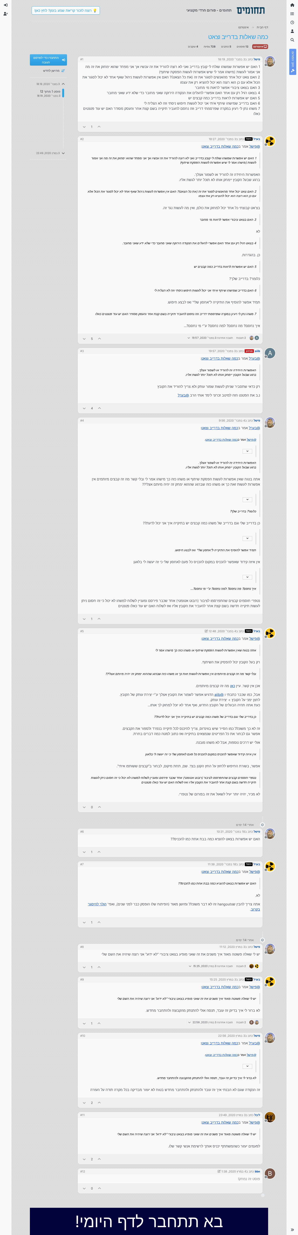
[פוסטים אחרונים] (292, 22)
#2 (82, 139)
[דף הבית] (292, 5)
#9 (82, 979)
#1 (81, 59)
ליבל (257, 1115)
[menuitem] (6, 5)
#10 (82, 1035)
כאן (232, 686)
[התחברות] (6, 5)
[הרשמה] (6, 13)
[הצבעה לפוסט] (99, 126)
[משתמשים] (292, 31)
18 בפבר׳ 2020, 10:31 (231, 831)
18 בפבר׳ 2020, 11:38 (222, 864)
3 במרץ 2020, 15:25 (223, 979)
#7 (82, 864)
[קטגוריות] (292, 13)
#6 (82, 831)
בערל (256, 139)
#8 (82, 947)
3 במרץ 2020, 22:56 (231, 1035)
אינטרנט (258, 46)
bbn (257, 1171)
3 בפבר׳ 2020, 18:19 (231, 59)
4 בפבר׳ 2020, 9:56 (232, 420)
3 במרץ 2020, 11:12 (232, 947)
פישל (257, 59)
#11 (82, 1115)
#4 (82, 420)
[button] (292, 1229)
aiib (257, 351)
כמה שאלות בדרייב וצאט (220, 146)
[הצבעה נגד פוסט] (84, 126)
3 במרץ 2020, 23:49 (232, 1115)
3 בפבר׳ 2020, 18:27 (222, 139)
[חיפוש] (292, 40)
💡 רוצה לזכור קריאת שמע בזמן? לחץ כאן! (65, 10)
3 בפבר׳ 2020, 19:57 (222, 351)
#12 (82, 1171)
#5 (82, 631)
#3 (82, 351)
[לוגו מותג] (250, 10)
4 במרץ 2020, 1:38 (233, 1171)
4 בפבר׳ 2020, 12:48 (222, 631)
